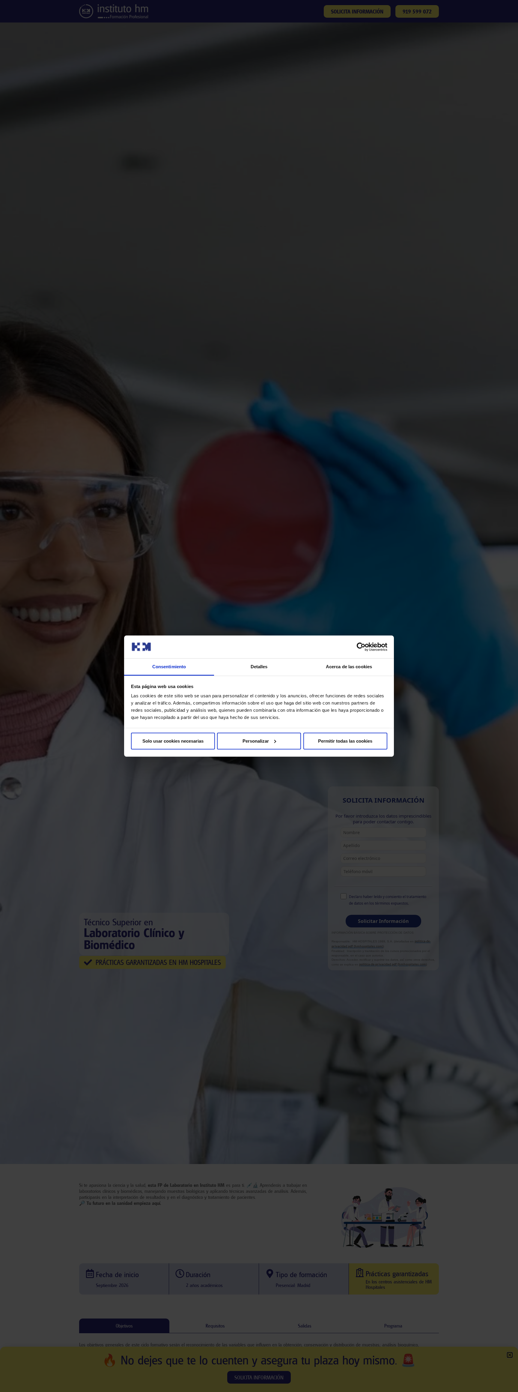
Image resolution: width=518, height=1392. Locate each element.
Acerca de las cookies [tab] (349, 666)
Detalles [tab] (259, 666)
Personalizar (256, 741)
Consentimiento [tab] (169, 666)
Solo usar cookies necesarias (173, 741)
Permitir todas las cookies (345, 741)
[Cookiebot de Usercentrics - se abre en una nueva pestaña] (361, 646)
